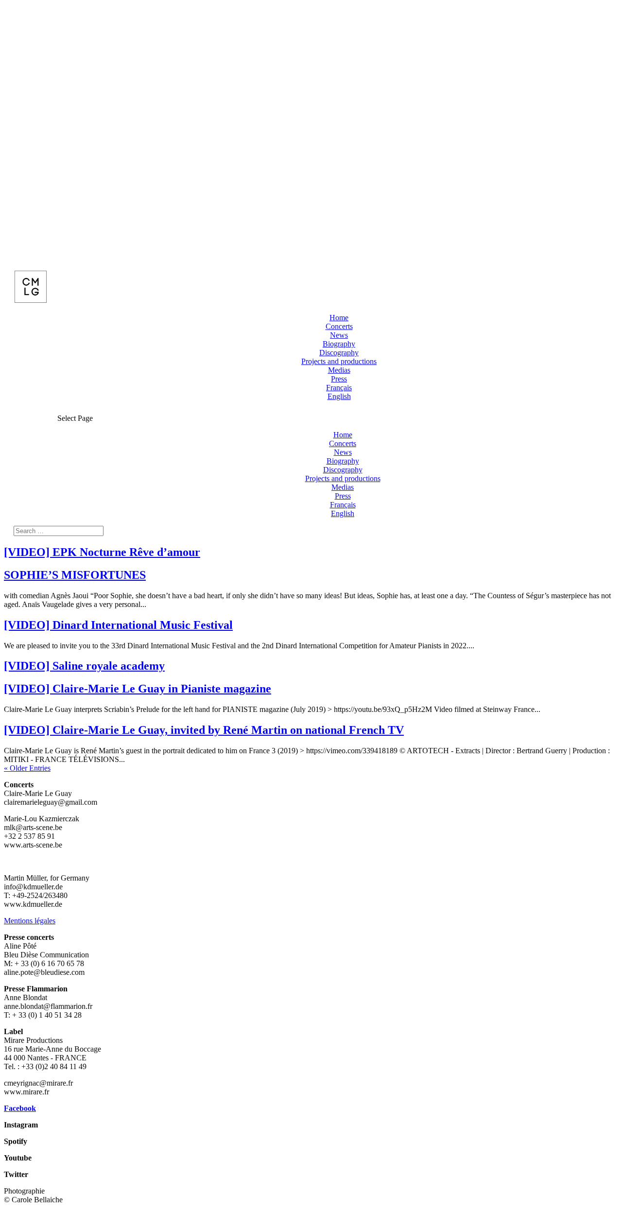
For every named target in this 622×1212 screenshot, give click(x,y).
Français (339, 387)
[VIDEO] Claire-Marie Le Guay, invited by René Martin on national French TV (204, 730)
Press (339, 379)
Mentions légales (29, 921)
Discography (339, 352)
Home (338, 317)
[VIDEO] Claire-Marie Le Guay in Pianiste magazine (137, 688)
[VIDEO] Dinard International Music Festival (118, 625)
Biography (339, 344)
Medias (339, 370)
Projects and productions (339, 361)
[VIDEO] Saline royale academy (84, 665)
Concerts (339, 326)
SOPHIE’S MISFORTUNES (75, 575)
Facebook (20, 1108)
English (339, 396)
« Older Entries (27, 768)
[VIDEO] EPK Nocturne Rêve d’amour (102, 552)
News (339, 335)
